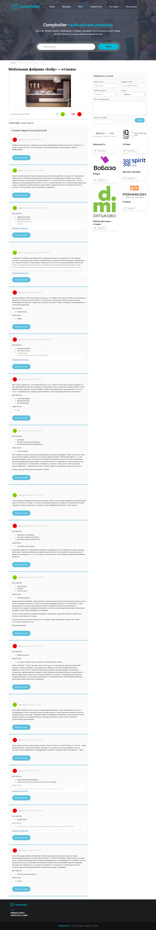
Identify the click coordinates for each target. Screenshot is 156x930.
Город (123, 90)
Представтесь (99, 82)
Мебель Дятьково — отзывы (105, 207)
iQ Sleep (134, 140)
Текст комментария (101, 99)
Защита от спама (100, 118)
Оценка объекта (100, 90)
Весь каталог (131, 7)
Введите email (126, 82)
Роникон (134, 197)
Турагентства (96, 7)
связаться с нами (18, 915)
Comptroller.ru (64, 926)
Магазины (66, 7)
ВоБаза (105, 169)
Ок (140, 120)
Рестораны (114, 7)
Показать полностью (20, 228)
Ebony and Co (105, 140)
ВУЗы (80, 7)
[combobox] (106, 94)
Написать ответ (21, 158)
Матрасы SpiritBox (134, 168)
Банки (52, 7)
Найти (108, 47)
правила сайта (17, 913)
